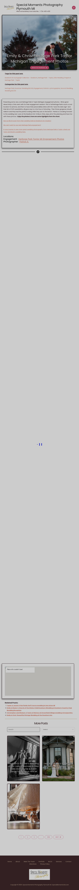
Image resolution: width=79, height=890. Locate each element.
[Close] (77, 2)
